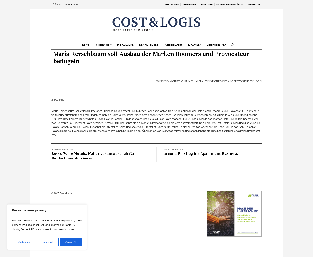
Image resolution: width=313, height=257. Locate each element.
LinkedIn (56, 4)
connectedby (71, 4)
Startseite (162, 81)
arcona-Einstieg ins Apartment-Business (201, 153)
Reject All (47, 241)
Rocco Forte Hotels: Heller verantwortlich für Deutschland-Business (93, 156)
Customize (24, 241)
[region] (47, 227)
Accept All (70, 241)
